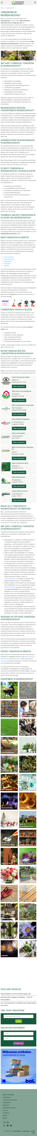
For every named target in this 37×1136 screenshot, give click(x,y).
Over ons (5, 1110)
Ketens (5, 1118)
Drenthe (3, 661)
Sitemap (33, 1131)
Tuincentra (6, 1113)
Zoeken (18, 1021)
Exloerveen (7, 263)
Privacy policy (26, 1131)
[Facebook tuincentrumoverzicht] (7, 1125)
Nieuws (5, 1115)
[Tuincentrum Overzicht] (18, 2)
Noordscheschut (10, 8)
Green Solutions (17, 1131)
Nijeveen (6, 266)
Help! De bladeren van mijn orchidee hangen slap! (16, 994)
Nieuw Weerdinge (9, 259)
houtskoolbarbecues (10, 578)
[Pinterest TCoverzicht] (11, 1125)
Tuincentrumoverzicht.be (10, 1100)
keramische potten (9, 587)
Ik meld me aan (18, 1043)
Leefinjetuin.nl (7, 1097)
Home (2, 8)
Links (33, 1133)
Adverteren (6, 1105)
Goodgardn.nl (7, 1102)
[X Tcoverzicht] (4, 1125)
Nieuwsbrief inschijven (9, 1108)
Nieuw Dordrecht (9, 257)
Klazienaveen (8, 261)
